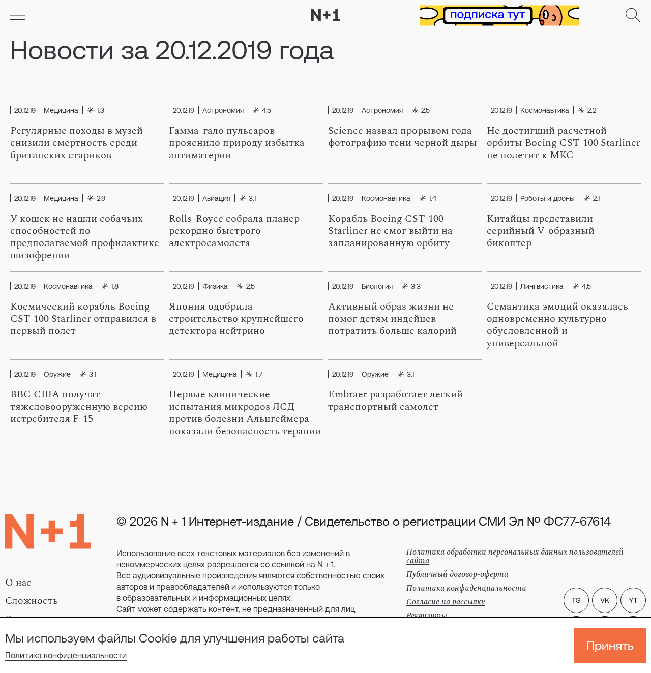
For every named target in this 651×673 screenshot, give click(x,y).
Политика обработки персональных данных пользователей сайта (515, 556)
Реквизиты (426, 615)
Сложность (31, 600)
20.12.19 (25, 110)
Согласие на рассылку (445, 602)
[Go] (17, 15)
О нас (18, 582)
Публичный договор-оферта (457, 574)
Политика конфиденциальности (66, 655)
